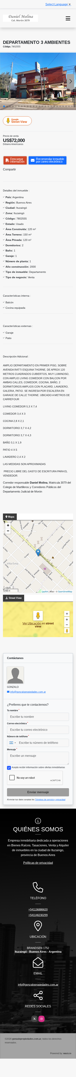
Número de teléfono (18, 736)
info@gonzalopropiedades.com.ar (28, 691)
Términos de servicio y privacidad (50, 799)
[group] (38, 81)
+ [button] (8, 525)
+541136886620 (38, 909)
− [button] (8, 531)
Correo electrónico (17, 723)
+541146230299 (38, 915)
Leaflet (45, 591)
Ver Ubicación (32, 623)
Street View (19, 120)
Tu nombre (13, 710)
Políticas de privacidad (38, 862)
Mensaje (12, 749)
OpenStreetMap (65, 591)
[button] (4, 106)
